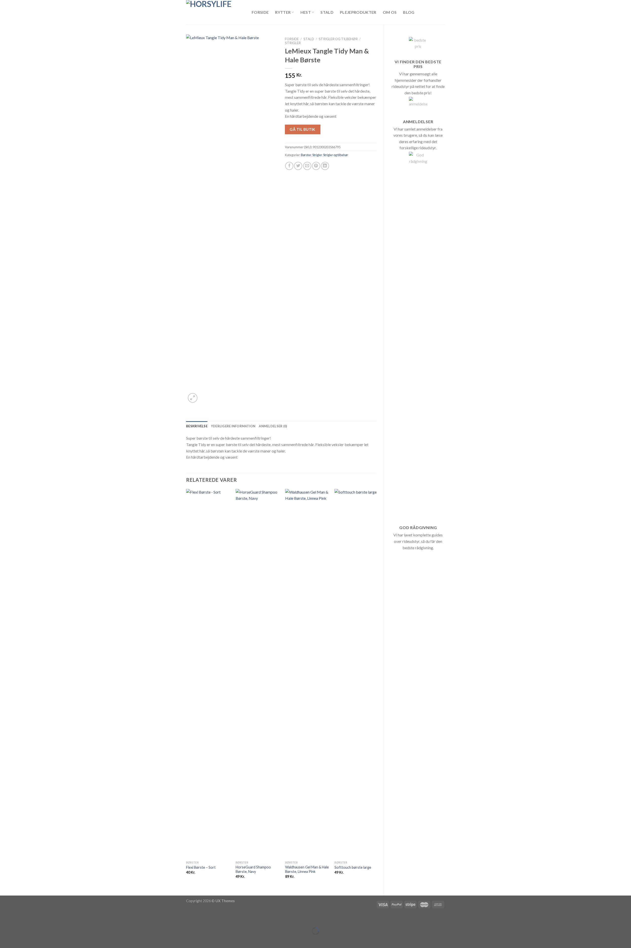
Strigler (293, 43)
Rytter (283, 12)
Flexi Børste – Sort (201, 867)
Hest (305, 12)
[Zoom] (192, 398)
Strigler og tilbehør (338, 39)
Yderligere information (233, 426)
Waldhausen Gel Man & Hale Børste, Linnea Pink (307, 869)
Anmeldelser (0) (273, 426)
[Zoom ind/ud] (19, 918)
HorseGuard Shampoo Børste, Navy (253, 869)
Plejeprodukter (358, 12)
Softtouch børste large (352, 867)
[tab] (197, 426)
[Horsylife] (215, 12)
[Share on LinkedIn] (325, 166)
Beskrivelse (197, 426)
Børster (306, 155)
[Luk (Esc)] (5, 918)
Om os (390, 12)
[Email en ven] (307, 166)
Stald (326, 12)
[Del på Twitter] (298, 166)
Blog (408, 12)
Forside (260, 12)
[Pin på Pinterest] (316, 166)
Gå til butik (303, 129)
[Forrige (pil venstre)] (5, 939)
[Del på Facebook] (289, 166)
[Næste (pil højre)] (19, 939)
